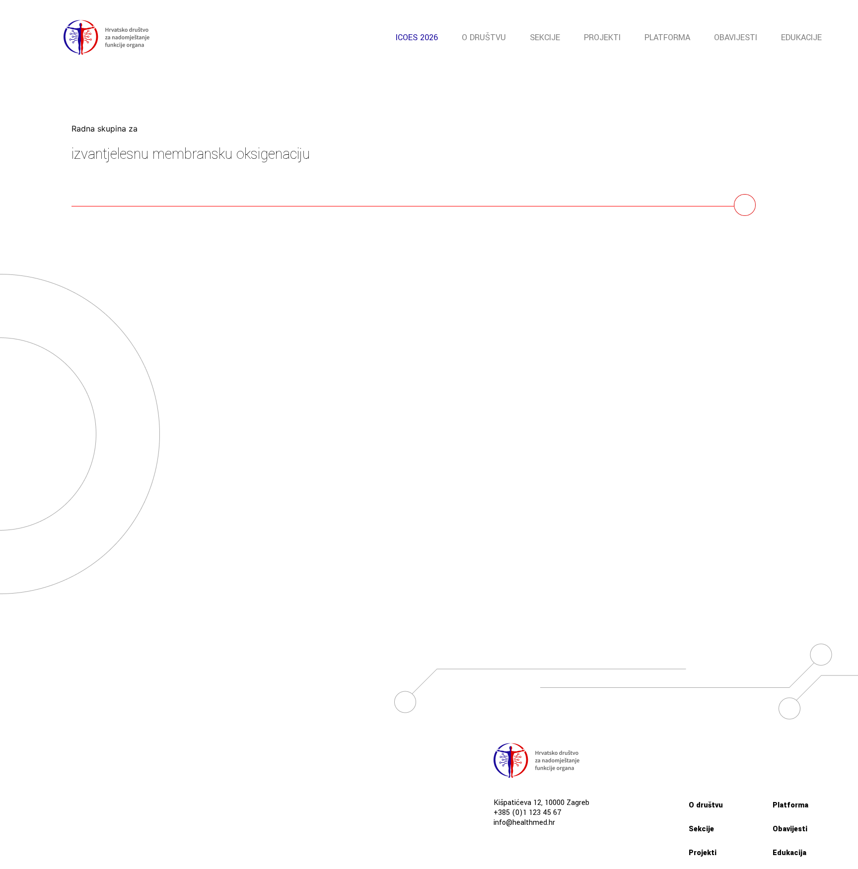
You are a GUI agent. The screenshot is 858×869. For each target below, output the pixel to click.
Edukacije (801, 37)
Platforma (667, 37)
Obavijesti (735, 37)
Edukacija (789, 853)
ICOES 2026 (417, 37)
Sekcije (545, 37)
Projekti (602, 37)
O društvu (484, 37)
